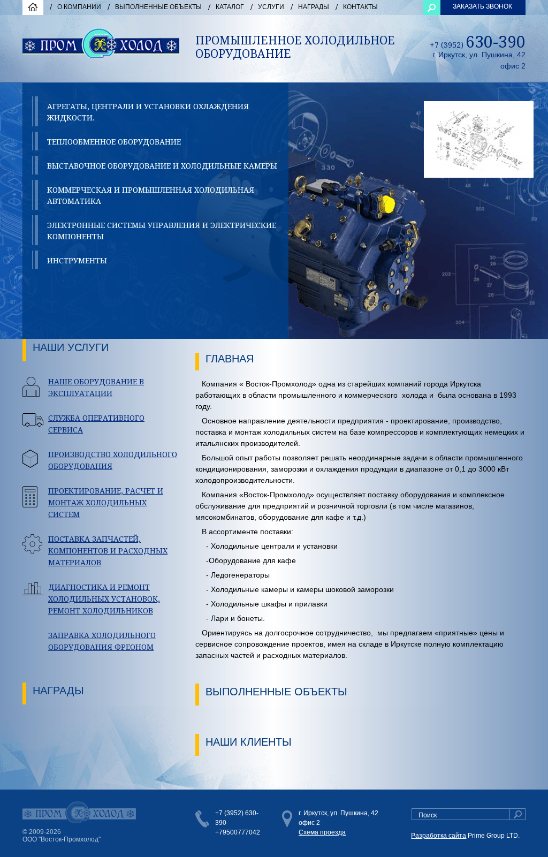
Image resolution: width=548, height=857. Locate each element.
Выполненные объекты (158, 7)
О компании (79, 7)
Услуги (271, 7)
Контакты (360, 7)
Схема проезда (322, 832)
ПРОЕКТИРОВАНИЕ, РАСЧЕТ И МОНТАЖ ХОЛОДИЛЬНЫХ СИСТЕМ (105, 502)
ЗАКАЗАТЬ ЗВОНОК (482, 6)
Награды (313, 7)
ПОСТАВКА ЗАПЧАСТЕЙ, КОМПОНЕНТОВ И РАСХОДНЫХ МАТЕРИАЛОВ (108, 550)
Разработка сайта (438, 835)
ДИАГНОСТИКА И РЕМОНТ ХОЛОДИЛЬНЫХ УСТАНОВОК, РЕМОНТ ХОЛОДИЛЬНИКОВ (104, 599)
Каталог (230, 7)
